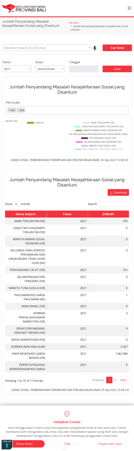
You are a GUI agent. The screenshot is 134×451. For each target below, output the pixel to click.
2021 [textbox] (7, 69)
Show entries (17, 204)
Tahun (6, 62)
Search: (92, 204)
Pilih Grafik (13, 103)
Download (120, 192)
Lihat (117, 69)
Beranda (73, 22)
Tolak (67, 443)
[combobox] (46, 47)
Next (123, 380)
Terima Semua (24, 443)
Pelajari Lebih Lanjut (110, 443)
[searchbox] (27, 110)
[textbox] (46, 48)
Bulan (39, 62)
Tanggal (74, 62)
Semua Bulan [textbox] (46, 69)
